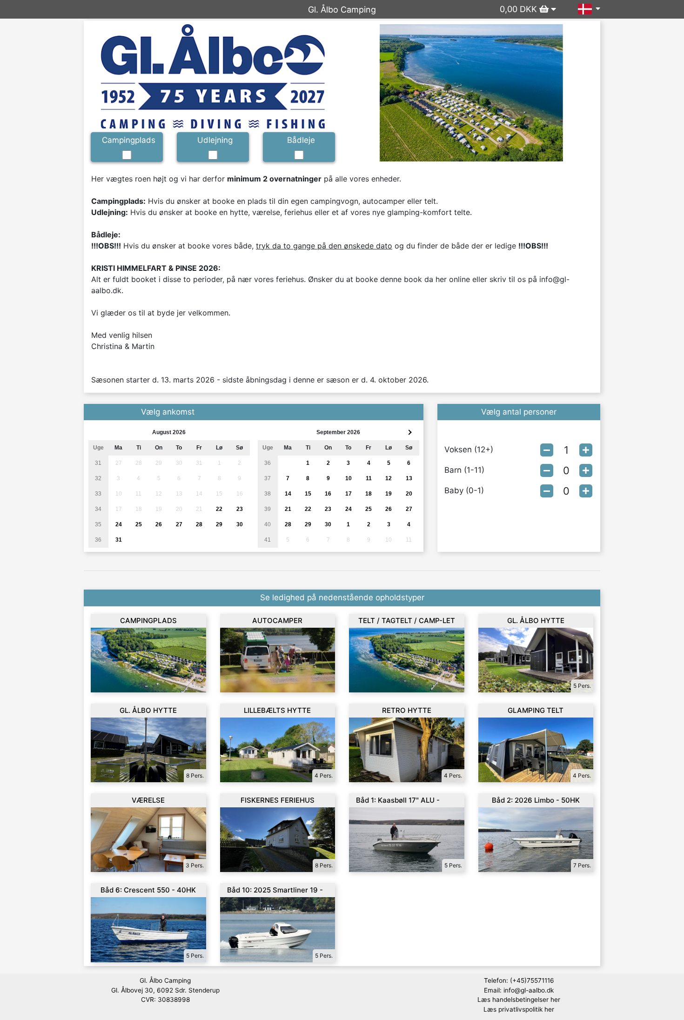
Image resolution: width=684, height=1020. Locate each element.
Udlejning (215, 140)
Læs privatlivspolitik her (518, 1009)
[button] (367, 92)
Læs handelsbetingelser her (518, 999)
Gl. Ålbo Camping (342, 9)
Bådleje (301, 140)
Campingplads (128, 140)
